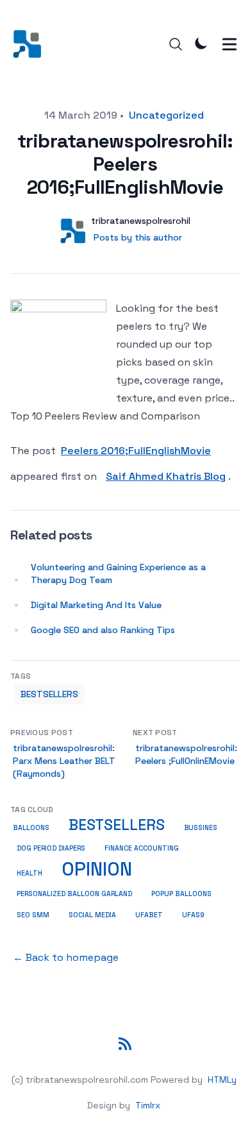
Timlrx (147, 1105)
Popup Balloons (181, 894)
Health (29, 873)
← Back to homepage (66, 957)
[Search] (175, 44)
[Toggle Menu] (229, 44)
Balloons (31, 828)
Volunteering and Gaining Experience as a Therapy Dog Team (118, 573)
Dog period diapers (51, 848)
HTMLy (222, 1079)
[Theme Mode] (201, 43)
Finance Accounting (141, 848)
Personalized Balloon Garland (74, 894)
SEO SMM (33, 915)
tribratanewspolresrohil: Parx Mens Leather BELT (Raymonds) (64, 760)
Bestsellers (49, 694)
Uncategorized (166, 115)
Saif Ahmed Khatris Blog (166, 476)
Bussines (200, 827)
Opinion (97, 869)
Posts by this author (138, 237)
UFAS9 (193, 915)
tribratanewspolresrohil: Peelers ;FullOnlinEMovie (186, 754)
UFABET (149, 915)
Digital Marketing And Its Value (96, 605)
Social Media (92, 914)
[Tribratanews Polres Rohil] (31, 44)
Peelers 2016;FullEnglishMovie (136, 450)
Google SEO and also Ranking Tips (103, 630)
